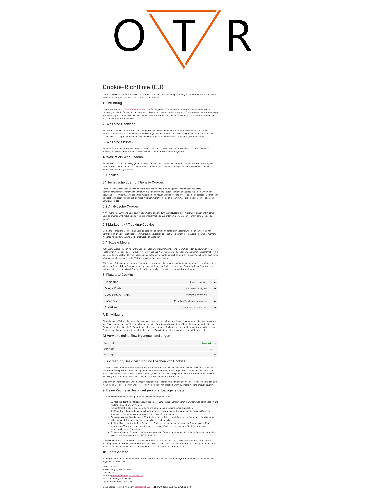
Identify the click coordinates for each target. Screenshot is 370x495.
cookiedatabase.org (144, 487)
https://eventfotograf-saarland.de (134, 109)
